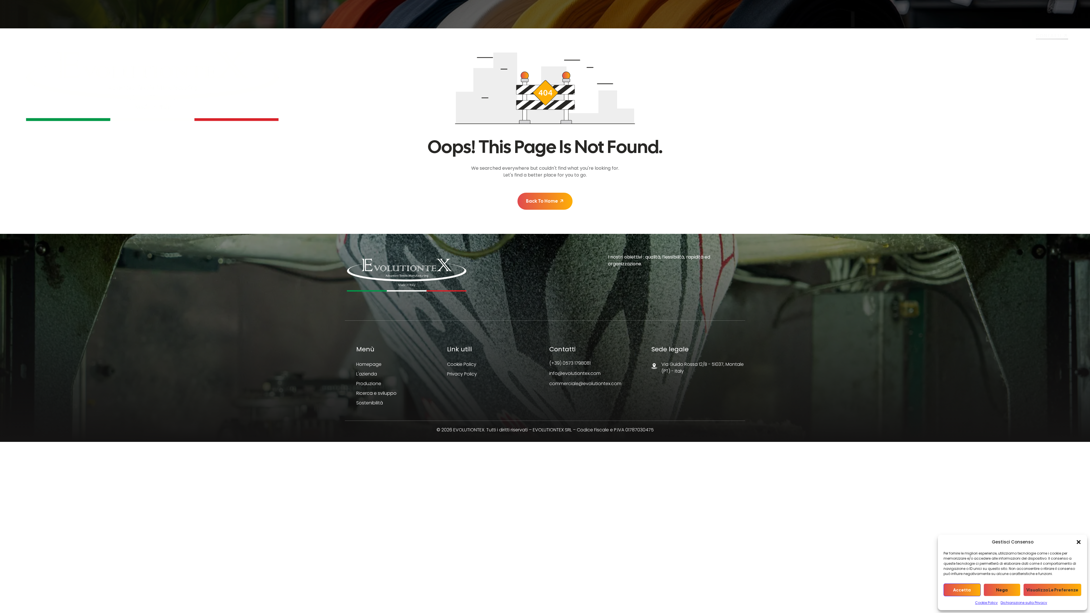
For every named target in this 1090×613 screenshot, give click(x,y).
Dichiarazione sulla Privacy (1024, 602)
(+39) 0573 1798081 (570, 363)
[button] (1078, 542)
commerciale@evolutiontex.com (585, 383)
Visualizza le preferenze (1052, 590)
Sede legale (670, 349)
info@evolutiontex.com (575, 373)
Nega (1002, 590)
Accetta (962, 590)
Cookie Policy (986, 602)
